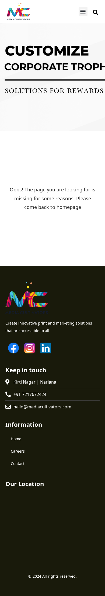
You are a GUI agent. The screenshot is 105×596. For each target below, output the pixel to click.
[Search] (95, 12)
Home (16, 438)
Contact (17, 463)
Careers (18, 451)
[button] (83, 11)
